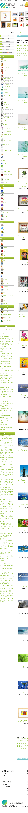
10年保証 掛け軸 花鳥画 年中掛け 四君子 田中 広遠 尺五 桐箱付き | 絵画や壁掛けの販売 (6, 505)
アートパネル (6, 117)
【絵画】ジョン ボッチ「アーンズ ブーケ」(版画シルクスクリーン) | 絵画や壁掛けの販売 (6, 437)
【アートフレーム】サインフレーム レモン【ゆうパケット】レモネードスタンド (6, 335)
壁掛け (4, 102)
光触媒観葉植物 (7, 140)
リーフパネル (6, 104)
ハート (4, 241)
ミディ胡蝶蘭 (6, 128)
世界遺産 (5, 247)
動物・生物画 (6, 78)
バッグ (5, 153)
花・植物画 (6, 67)
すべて (21, 32)
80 (27, 45)
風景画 (5, 61)
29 (17, 44)
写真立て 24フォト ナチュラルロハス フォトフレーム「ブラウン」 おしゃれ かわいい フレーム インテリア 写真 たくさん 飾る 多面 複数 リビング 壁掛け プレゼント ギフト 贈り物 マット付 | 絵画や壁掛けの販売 (6, 520)
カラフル (5, 216)
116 (25, 47)
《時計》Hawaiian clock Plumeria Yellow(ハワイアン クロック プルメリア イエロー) (6, 417)
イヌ (4, 251)
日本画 (5, 76)
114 (21, 47)
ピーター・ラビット (7, 314)
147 (23, 48)
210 (21, 52)
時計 (4, 114)
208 (17, 52)
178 (21, 50)
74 (18, 45)
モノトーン (5, 212)
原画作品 (5, 92)
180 (25, 50)
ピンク (4, 202)
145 (19, 48)
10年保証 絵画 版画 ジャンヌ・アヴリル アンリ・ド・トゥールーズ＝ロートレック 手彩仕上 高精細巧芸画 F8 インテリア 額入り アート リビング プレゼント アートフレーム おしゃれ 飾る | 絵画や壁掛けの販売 (6, 587)
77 (22, 45)
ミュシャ (5, 279)
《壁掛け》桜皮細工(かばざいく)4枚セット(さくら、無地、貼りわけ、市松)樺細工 (6, 377)
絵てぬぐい (6, 84)
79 (25, 45)
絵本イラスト (6, 81)
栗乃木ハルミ (6, 260)
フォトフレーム (7, 147)
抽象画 (5, 73)
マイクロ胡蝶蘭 (7, 131)
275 (23, 55)
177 (19, 50)
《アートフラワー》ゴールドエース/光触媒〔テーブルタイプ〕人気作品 (6, 396)
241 (19, 53)
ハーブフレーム (7, 107)
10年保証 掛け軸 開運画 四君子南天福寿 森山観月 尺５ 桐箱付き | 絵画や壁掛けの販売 (6, 457)
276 (25, 55)
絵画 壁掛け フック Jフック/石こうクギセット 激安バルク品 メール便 (6, 391)
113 (19, 47)
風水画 (5, 89)
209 (19, 52)
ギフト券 (5, 182)
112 (17, 47)
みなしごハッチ (6, 317)
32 (21, 44)
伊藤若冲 (5, 300)
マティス (5, 275)
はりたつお (5, 286)
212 (25, 52)
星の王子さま (6, 171)
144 (17, 48)
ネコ (4, 255)
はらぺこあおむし (7, 320)
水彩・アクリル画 (7, 86)
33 (22, 44)
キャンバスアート (7, 98)
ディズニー (5, 311)
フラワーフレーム (7, 111)
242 (21, 53)
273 (19, 55)
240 (17, 53)
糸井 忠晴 (5, 289)
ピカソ (4, 269)
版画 (4, 169)
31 (20, 44)
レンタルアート (6, 163)
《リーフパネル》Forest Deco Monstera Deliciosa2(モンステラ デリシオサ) (6, 372)
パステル (5, 219)
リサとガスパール (7, 308)
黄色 (4, 188)
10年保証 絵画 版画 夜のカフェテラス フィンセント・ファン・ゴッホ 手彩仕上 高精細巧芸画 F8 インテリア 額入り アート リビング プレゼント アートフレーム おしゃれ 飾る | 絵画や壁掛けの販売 (7, 543)
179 (23, 50)
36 (27, 44)
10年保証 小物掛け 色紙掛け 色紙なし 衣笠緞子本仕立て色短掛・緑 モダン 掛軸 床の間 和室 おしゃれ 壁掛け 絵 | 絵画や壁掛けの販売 (6, 492)
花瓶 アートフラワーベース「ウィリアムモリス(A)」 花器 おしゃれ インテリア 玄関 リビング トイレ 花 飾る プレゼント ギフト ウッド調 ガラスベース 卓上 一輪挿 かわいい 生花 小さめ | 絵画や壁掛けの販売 (6, 482)
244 (25, 53)
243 (23, 53)
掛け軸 (4, 120)
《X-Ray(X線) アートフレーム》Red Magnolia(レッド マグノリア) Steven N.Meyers (6, 405)
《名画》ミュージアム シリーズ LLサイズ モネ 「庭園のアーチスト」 (6, 329)
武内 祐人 (5, 292)
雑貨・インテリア (7, 144)
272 (17, 55)
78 (24, 45)
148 (25, 48)
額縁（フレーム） (7, 150)
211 (23, 52)
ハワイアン (5, 245)
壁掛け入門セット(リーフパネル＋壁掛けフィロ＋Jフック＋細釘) (6, 350)
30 (18, 44)
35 (25, 44)
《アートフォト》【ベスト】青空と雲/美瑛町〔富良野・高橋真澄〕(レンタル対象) (6, 382)
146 (21, 48)
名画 (4, 64)
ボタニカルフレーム (8, 179)
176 (17, 50)
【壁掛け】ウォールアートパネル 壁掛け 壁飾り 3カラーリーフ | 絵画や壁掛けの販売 (6, 528)
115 (23, 47)
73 (17, 45)
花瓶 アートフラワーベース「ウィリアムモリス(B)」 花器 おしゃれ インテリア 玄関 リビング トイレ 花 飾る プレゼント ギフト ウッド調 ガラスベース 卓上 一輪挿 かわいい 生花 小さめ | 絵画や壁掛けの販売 (6, 471)
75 (20, 45)
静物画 (5, 70)
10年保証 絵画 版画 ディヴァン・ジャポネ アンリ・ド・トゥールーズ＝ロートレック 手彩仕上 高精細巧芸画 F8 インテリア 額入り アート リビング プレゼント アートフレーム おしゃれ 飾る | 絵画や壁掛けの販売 (6, 575)
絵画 (4, 58)
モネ (4, 263)
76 (21, 45)
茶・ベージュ (6, 209)
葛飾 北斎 (5, 303)
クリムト (5, 272)
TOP (18, 32)
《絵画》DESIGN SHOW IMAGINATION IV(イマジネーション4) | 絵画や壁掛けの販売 (6, 499)
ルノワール (5, 283)
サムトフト (5, 266)
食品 (4, 160)
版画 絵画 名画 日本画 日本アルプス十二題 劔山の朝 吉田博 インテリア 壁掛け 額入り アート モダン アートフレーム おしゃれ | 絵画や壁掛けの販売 (6, 444)
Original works (6, 166)
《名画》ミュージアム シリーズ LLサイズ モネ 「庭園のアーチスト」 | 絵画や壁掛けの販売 (6, 463)
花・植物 (5, 124)
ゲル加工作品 (6, 95)
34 (24, 44)
